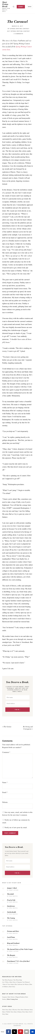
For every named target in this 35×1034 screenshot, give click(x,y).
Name (5, 782)
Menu (30, 6)
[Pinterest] (20, 1031)
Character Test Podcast (23, 982)
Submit (20, 6)
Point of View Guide (8, 984)
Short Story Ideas (7, 1009)
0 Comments (18, 33)
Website (5, 802)
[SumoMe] (32, 1031)
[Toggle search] (13, 6)
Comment (6, 752)
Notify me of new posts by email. (16, 827)
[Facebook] (8, 1031)
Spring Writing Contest (19, 28)
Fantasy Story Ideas (23, 1012)
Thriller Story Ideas (11, 1012)
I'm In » (17, 709)
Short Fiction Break (5, 4)
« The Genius (6, 726)
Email (5, 792)
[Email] (26, 1031)
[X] (14, 1031)
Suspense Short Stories (8, 997)
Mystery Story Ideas (18, 1009)
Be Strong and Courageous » (28, 727)
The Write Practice (7, 980)
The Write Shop (17, 980)
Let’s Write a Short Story (9, 982)
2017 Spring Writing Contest (18, 31)
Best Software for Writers (22, 984)
